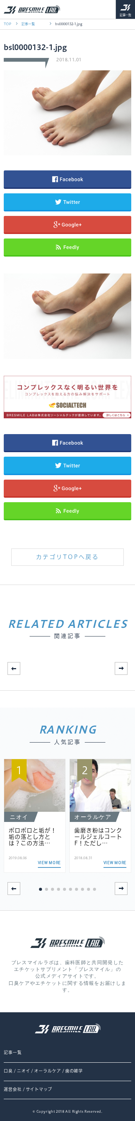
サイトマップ (39, 1089)
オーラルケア (47, 1071)
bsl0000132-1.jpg (68, 24)
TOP (7, 24)
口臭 (8, 1071)
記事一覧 (126, 15)
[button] (121, 668)
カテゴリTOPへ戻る (67, 556)
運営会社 (13, 1089)
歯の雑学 (74, 1071)
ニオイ (23, 1071)
